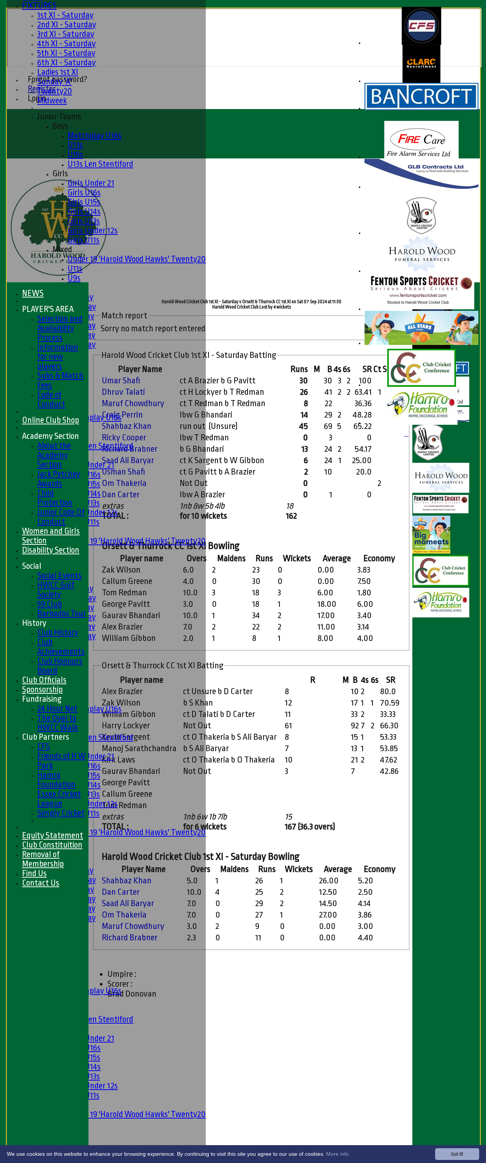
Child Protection (55, 497)
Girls (60, 173)
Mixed (62, 249)
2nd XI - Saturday (66, 24)
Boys (60, 126)
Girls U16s (84, 192)
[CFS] (421, 43)
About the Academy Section (54, 455)
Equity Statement (52, 835)
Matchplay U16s (95, 135)
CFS (43, 746)
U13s (75, 145)
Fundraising (42, 699)
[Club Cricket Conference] (421, 385)
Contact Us (40, 883)
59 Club (49, 604)
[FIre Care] (421, 157)
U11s (75, 268)
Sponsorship (42, 689)
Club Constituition (52, 845)
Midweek (52, 100)
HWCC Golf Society (55, 589)
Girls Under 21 (91, 183)
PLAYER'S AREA (48, 309)
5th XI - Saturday (66, 53)
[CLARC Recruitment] (421, 81)
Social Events (59, 575)
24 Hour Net (57, 708)
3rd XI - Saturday (65, 34)
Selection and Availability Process (59, 328)
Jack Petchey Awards (58, 478)
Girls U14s (84, 211)
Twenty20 (54, 91)
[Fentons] (421, 309)
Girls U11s (83, 240)
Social (31, 566)
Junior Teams (59, 116)
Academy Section (50, 436)
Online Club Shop (50, 420)
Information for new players (57, 356)
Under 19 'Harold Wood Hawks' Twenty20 (137, 259)
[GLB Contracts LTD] (421, 187)
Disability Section (50, 550)
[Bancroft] (421, 108)
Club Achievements (61, 646)
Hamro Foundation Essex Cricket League (59, 789)
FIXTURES (39, 5)
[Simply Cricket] (421, 233)
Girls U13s (84, 221)
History (34, 623)
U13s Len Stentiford (100, 164)
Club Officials (44, 680)
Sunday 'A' (54, 81)
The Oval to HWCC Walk (57, 722)
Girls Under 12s (93, 230)
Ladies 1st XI (57, 72)
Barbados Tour (61, 613)
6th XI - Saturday (66, 62)
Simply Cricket (61, 813)
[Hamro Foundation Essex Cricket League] (421, 423)
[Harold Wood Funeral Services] (422, 271)
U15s (75, 154)
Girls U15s (84, 202)
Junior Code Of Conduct (61, 516)
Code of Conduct (51, 399)
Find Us (34, 873)
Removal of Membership (43, 859)
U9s (74, 278)
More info (337, 1154)
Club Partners (45, 737)
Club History (57, 632)
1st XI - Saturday (65, 15)
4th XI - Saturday (66, 43)
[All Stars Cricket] (421, 343)
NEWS (33, 293)
